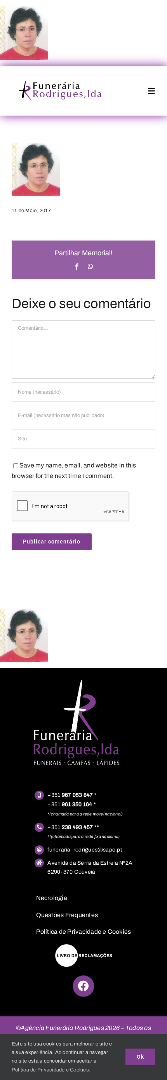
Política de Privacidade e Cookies (83, 931)
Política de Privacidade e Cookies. (51, 1070)
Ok (140, 1057)
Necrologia (51, 898)
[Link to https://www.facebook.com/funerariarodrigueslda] (83, 986)
